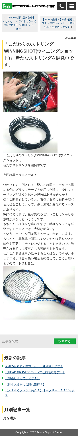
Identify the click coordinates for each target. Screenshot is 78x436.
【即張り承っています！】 (22, 378)
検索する (64, 341)
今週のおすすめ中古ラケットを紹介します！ (34, 366)
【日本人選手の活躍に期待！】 (25, 384)
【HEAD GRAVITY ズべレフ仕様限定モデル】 (35, 372)
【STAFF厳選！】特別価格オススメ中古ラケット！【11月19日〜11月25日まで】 (58, 23)
